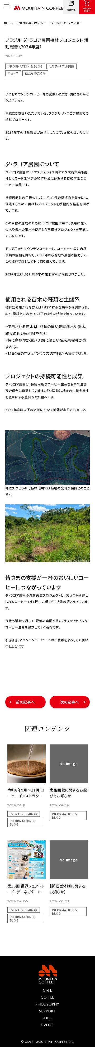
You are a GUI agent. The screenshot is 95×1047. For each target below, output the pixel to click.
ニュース (13, 73)
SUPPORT (47, 1011)
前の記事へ (25, 702)
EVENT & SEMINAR (24, 814)
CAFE (47, 990)
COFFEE (47, 997)
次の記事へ (69, 702)
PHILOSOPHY (47, 1004)
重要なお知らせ (35, 73)
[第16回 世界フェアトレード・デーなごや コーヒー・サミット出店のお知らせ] (26, 859)
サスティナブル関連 (61, 66)
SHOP (47, 1018)
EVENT (47, 1025)
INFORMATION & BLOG (25, 66)
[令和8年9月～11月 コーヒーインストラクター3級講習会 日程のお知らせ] (26, 763)
